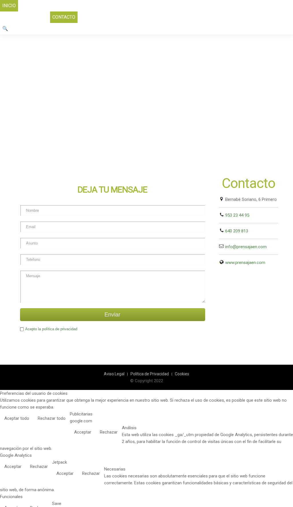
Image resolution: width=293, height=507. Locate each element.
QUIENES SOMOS (38, 5)
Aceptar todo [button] (16, 418)
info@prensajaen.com (245, 246)
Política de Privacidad (149, 374)
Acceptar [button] (82, 432)
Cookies (182, 374)
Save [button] (56, 503)
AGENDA (122, 5)
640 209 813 (236, 231)
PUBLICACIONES (178, 5)
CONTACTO (63, 17)
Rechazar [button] (109, 432)
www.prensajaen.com (244, 262)
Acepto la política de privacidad (51, 329)
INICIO (9, 5)
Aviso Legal (114, 374)
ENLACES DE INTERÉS (25, 17)
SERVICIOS (97, 5)
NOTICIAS (146, 5)
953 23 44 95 (236, 215)
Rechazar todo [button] (52, 418)
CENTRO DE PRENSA (221, 5)
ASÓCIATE (71, 5)
